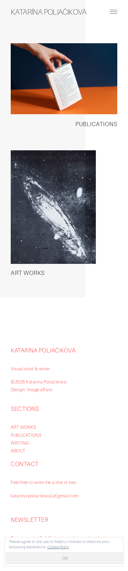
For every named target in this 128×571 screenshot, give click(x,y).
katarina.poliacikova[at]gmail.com (45, 495)
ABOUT (18, 450)
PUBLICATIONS (96, 124)
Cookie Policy (58, 547)
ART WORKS (28, 272)
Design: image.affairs (32, 389)
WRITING (20, 442)
